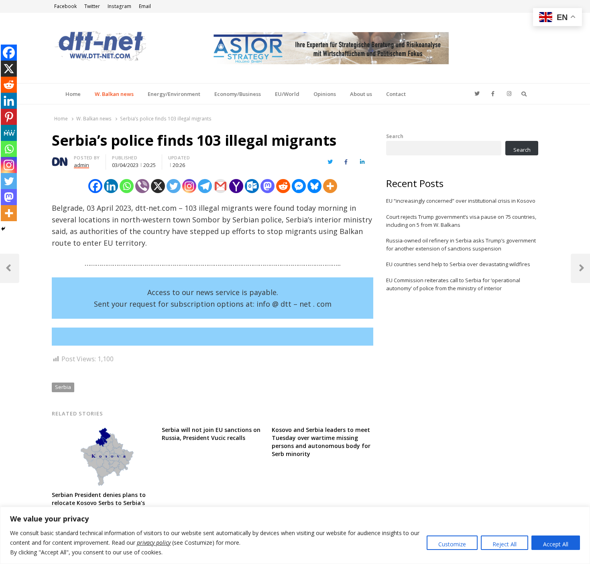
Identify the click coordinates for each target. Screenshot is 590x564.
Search (394, 136)
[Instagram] (189, 186)
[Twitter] (174, 186)
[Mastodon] (267, 186)
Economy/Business (237, 94)
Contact (396, 94)
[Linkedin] (111, 186)
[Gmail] (221, 186)
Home (73, 94)
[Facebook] (95, 186)
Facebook (65, 6)
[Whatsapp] (127, 186)
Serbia (63, 387)
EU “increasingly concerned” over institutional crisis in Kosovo (460, 200)
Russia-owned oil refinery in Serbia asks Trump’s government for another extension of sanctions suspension (461, 244)
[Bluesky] (314, 186)
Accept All (555, 544)
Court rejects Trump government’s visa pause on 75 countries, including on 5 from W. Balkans (461, 220)
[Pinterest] (9, 117)
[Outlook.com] (252, 186)
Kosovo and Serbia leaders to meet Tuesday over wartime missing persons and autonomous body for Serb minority (321, 442)
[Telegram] (205, 186)
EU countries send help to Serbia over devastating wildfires (458, 264)
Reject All (504, 544)
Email (145, 6)
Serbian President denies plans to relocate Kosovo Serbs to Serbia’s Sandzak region (99, 503)
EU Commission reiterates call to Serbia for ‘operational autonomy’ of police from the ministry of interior (453, 284)
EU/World (287, 94)
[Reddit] (283, 186)
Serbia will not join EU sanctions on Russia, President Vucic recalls (211, 434)
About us (361, 94)
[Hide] (3, 229)
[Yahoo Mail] (236, 186)
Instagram (119, 6)
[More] (330, 186)
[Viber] (142, 186)
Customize (452, 544)
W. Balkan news (114, 94)
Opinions (324, 94)
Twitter (92, 6)
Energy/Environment (174, 94)
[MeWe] (9, 133)
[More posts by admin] (60, 159)
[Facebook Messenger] (299, 186)
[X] (158, 186)
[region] (295, 535)
